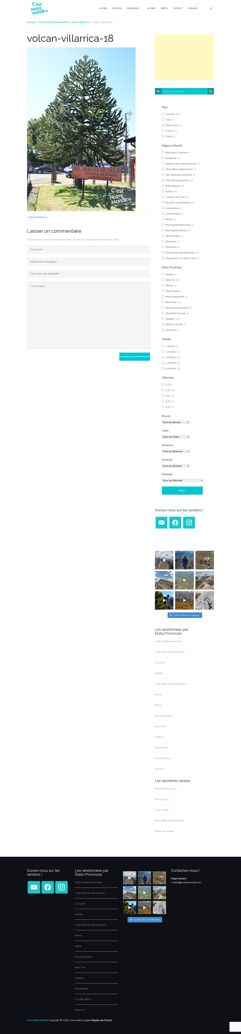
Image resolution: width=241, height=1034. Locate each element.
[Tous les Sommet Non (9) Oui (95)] (176, 466)
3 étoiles (173, 357)
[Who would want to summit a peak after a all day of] (164, 560)
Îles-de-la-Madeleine (180, 202)
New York (173, 302)
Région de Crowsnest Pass (183, 163)
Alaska (171, 274)
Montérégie (174, 236)
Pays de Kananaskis (179, 180)
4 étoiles (173, 363)
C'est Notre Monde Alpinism (53, 22)
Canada (173, 114)
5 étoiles (173, 368)
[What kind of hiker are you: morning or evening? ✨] (184, 560)
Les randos (133, 8)
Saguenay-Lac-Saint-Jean (183, 258)
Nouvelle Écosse (177, 313)
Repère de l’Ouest (102, 1020)
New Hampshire (176, 296)
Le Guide (151, 8)
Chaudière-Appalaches (181, 169)
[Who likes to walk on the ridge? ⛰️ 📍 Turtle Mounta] (184, 580)
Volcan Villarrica (80, 22)
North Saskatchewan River (168, 641)
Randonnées (161, 747)
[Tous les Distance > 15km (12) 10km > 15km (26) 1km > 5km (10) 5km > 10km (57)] (176, 451)
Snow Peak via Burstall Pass (169, 820)
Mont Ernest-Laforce (166, 788)
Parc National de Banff (180, 175)
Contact (178, 8)
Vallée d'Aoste (176, 324)
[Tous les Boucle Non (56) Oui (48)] (176, 422)
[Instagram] (189, 522)
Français (192, 8)
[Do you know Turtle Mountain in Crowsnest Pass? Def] (164, 580)
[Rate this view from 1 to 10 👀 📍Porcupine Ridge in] (204, 580)
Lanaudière (174, 208)
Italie (170, 136)
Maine (171, 219)
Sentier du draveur (164, 831)
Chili (170, 119)
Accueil (103, 8)
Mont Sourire (162, 799)
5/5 (170, 407)
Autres (171, 191)
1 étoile (172, 346)
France (171, 131)
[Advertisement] (184, 57)
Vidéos (164, 8)
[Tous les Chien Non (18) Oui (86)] (176, 437)
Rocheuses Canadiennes (182, 252)
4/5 (170, 401)
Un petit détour (163, 758)
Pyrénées (173, 247)
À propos (117, 8)
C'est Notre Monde (37, 1020)
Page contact (178, 878)
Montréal (173, 241)
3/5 (170, 395)
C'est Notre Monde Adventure (170, 684)
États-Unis (174, 125)
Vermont (172, 330)
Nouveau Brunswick (179, 307)
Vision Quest (161, 810)
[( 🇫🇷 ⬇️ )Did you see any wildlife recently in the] (204, 560)
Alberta (172, 280)
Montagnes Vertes (178, 230)
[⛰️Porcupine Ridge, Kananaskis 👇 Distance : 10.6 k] (164, 600)
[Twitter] (161, 522)
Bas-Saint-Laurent (178, 152)
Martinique (174, 291)
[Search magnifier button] (210, 91)
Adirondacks (175, 186)
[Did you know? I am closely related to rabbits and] (204, 600)
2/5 (170, 390)
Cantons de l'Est (177, 197)
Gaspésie (173, 158)
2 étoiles (172, 351)
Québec (173, 319)
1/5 (169, 384)
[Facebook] (175, 522)
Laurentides (174, 213)
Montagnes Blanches (179, 225)
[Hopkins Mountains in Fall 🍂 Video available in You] (184, 600)
